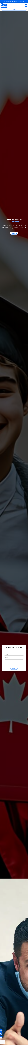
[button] (26, 5)
